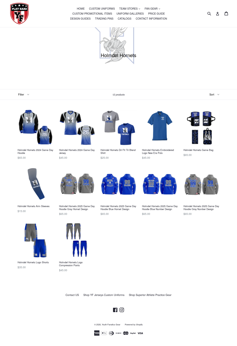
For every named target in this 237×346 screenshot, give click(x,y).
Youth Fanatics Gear (111, 324)
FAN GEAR (153, 8)
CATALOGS (124, 18)
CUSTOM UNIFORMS (102, 8)
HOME (81, 8)
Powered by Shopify (134, 324)
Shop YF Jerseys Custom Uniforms (103, 295)
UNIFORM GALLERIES (130, 13)
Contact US (72, 295)
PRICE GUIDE (156, 13)
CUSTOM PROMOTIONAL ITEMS (92, 13)
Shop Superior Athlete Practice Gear (150, 295)
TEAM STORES (130, 8)
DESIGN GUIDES (80, 18)
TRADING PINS (104, 18)
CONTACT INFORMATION (151, 18)
